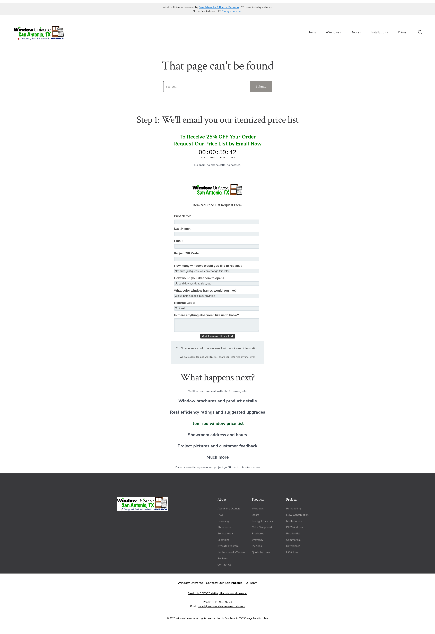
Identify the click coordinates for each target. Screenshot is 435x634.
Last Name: (182, 228)
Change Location (232, 11)
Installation (378, 32)
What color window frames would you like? (205, 290)
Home (312, 32)
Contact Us (224, 565)
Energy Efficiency (262, 521)
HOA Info (292, 552)
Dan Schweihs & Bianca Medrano (219, 7)
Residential (293, 533)
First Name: (182, 216)
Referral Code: (184, 303)
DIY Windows (294, 527)
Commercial (293, 540)
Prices (402, 32)
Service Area (225, 533)
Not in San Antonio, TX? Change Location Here (243, 618)
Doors (355, 32)
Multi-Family (294, 521)
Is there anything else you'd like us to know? (206, 315)
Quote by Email (261, 552)
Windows (332, 32)
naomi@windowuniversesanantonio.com (221, 606)
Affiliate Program (228, 546)
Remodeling (293, 508)
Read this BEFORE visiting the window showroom (217, 593)
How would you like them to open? (199, 278)
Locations (223, 540)
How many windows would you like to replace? (208, 265)
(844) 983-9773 (222, 602)
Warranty (257, 540)
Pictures (257, 546)
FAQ (220, 515)
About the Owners (229, 508)
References (293, 546)
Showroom (224, 527)
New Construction (297, 515)
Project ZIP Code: (187, 253)
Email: (178, 241)
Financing (223, 521)
